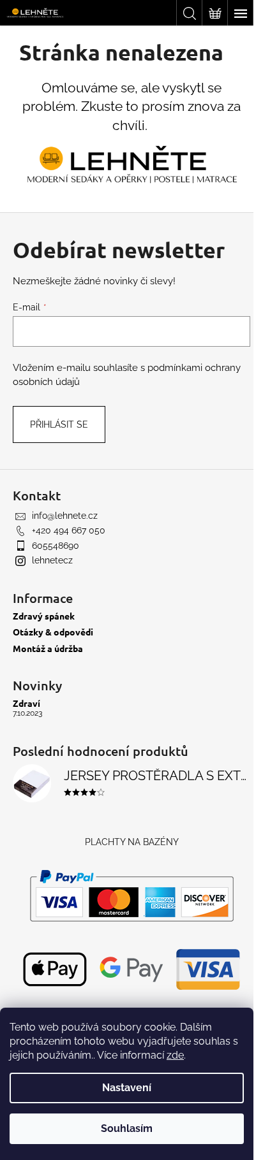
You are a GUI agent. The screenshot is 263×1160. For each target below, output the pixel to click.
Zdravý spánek (44, 616)
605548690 (55, 545)
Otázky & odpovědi (53, 632)
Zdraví (26, 703)
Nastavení (126, 1088)
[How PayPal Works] (132, 895)
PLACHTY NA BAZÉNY (132, 842)
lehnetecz (52, 560)
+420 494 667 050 (68, 530)
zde (175, 1055)
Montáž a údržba (48, 648)
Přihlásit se (59, 424)
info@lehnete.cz (65, 516)
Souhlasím (127, 1128)
